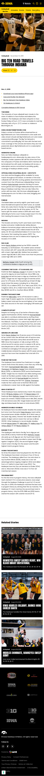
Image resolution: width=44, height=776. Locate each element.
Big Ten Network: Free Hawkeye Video (16, 100)
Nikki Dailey (13, 297)
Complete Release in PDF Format (13, 108)
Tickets (28, 10)
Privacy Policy (6, 757)
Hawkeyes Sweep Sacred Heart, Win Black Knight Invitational (22, 561)
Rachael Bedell (35, 315)
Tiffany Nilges (6, 426)
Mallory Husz (35, 424)
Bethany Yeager (8, 262)
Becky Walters (11, 245)
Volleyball (5, 56)
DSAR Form (23, 761)
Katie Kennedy (13, 184)
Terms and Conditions (9, 761)
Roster (21, 10)
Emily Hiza (4, 276)
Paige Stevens (26, 412)
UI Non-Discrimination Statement (13, 768)
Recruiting (36, 10)
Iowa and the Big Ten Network (14, 97)
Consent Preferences (20, 757)
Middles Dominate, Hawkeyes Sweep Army (22, 654)
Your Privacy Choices (8, 764)
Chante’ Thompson (32, 381)
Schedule (14, 10)
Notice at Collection (26, 764)
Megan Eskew (31, 394)
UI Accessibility (32, 768)
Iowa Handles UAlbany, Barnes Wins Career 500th (22, 606)
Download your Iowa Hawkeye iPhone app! (18, 94)
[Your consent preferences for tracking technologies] (4, 772)
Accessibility (5, 771)
